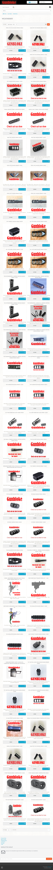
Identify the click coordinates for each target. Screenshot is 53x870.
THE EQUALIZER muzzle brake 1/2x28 (14, 54)
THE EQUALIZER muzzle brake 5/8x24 (14, 550)
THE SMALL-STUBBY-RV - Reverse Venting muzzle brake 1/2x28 (38, 550)
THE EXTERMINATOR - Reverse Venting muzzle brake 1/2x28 (14, 303)
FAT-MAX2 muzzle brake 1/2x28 (38, 799)
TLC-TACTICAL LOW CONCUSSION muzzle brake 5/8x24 (38, 663)
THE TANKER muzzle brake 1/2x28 (14, 81)
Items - (33, 2)
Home (5, 13)
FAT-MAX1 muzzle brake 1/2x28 (38, 522)
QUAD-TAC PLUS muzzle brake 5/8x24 (38, 27)
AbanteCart (50, 866)
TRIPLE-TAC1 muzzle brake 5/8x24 (14, 193)
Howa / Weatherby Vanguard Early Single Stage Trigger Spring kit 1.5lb (14, 578)
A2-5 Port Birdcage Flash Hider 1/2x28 (38, 412)
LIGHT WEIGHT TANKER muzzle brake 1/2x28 (38, 634)
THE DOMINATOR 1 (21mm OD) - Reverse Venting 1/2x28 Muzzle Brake (38, 303)
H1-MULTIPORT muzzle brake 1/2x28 (14, 718)
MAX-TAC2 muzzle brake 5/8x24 (14, 137)
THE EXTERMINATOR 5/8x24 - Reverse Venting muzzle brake (38, 277)
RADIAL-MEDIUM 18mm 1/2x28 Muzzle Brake (14, 109)
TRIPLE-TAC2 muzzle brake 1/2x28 (14, 165)
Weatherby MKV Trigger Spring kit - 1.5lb (38, 578)
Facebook (50, 7)
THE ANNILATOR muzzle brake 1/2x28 (38, 606)
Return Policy (3, 839)
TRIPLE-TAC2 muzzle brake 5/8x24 (38, 165)
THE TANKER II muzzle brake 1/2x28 (38, 466)
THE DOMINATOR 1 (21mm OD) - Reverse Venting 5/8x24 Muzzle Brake (14, 330)
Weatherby (15, 13)
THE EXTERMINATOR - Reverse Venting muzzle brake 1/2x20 (14, 277)
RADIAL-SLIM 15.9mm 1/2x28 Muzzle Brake (38, 109)
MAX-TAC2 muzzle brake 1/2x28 (38, 137)
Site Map (2, 843)
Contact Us (3, 841)
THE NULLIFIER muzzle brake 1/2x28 (14, 494)
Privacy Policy (3, 838)
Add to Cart (21, 50)
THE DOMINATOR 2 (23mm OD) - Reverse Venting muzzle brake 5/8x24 (14, 357)
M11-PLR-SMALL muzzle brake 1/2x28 (14, 249)
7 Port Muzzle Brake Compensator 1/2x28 (14, 773)
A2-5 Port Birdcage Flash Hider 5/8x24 (14, 412)
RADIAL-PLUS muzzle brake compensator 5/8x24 (38, 718)
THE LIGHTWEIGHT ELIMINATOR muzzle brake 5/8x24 (38, 357)
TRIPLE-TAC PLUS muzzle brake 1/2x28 (38, 54)
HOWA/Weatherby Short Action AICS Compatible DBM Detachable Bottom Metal (14, 663)
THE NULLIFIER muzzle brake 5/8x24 (38, 439)
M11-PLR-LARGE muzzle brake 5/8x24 (38, 249)
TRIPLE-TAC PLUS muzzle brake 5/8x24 (14, 27)
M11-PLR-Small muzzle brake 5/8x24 (38, 221)
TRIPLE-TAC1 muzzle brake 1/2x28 (38, 193)
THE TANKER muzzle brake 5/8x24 (38, 81)
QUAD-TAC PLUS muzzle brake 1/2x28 (38, 746)
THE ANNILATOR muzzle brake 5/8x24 (14, 634)
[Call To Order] (46, 435)
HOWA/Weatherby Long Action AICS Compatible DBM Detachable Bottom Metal (14, 466)
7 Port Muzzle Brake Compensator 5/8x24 (38, 773)
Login (2, 844)
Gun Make (10, 13)
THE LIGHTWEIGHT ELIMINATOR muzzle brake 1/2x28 (38, 691)
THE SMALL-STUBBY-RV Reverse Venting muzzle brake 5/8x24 (14, 440)
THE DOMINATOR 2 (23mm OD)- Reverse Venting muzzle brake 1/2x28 (38, 330)
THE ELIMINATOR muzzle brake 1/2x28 (14, 384)
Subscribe (49, 858)
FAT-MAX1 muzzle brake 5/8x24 (14, 522)
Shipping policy (4, 840)
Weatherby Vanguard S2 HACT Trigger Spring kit (14, 607)
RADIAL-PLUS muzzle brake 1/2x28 (14, 746)
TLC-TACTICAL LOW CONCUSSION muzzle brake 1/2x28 (14, 691)
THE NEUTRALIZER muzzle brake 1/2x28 (14, 799)
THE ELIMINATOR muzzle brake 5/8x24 (38, 384)
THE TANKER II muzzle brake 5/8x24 (14, 221)
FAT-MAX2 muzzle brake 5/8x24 (38, 494)
